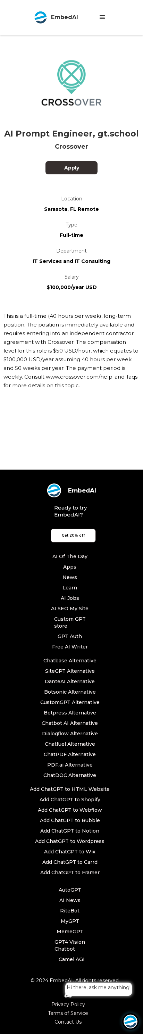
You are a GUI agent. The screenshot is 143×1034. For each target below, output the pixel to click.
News (69, 577)
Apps (69, 567)
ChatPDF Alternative (70, 754)
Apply (71, 168)
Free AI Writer (70, 647)
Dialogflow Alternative (70, 733)
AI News (70, 900)
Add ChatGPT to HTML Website (70, 789)
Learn (69, 588)
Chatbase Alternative (69, 660)
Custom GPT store (70, 622)
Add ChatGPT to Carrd (70, 862)
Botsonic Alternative (70, 692)
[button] (102, 17)
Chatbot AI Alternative (70, 723)
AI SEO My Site (70, 608)
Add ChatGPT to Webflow (70, 810)
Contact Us (68, 1022)
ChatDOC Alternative (69, 775)
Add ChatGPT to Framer (70, 872)
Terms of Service (68, 1013)
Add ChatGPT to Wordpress (69, 841)
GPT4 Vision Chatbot (69, 945)
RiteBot (69, 911)
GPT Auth (70, 636)
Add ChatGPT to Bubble (70, 820)
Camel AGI (72, 959)
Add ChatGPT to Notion (69, 831)
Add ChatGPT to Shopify (70, 799)
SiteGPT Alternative (70, 671)
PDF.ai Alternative (70, 765)
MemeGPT (70, 931)
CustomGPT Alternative (70, 702)
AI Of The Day (69, 556)
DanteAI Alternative (70, 681)
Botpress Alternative (70, 713)
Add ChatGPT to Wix (69, 852)
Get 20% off (73, 535)
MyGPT (70, 921)
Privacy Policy (68, 1004)
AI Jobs (70, 598)
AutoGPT (70, 890)
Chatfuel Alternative (70, 744)
